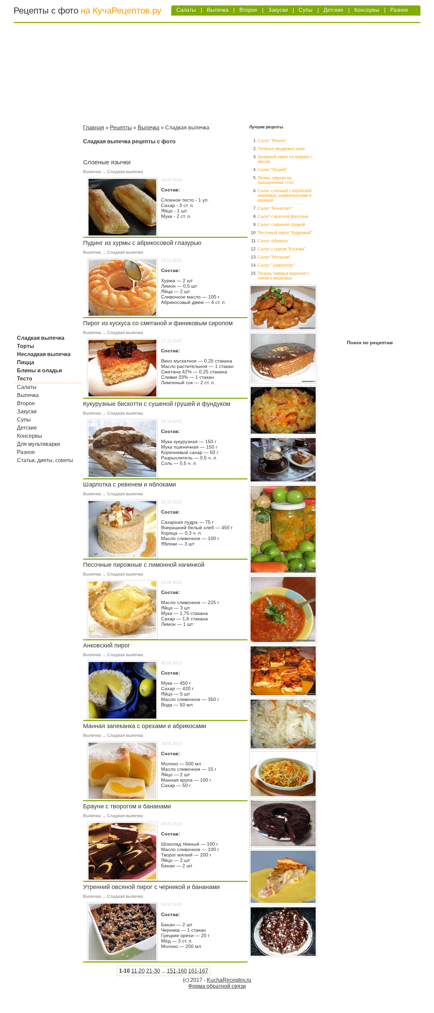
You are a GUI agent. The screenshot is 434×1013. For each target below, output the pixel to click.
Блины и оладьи (39, 370)
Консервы (366, 10)
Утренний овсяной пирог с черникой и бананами (151, 887)
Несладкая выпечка (44, 354)
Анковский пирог (106, 645)
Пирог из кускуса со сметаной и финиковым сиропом (158, 323)
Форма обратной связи (217, 986)
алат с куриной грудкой (281, 224)
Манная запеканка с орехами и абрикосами (144, 726)
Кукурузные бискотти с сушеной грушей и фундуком (156, 403)
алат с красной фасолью (283, 216)
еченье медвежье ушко (281, 148)
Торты (25, 346)
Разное (399, 10)
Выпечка (218, 10)
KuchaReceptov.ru (229, 980)
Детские (333, 10)
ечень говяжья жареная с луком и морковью (283, 276)
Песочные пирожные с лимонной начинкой (143, 564)
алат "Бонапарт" (275, 208)
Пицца (25, 362)
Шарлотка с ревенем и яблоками (129, 484)
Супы (306, 10)
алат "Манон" (272, 140)
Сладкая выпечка (40, 338)
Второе (248, 10)
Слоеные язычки (107, 162)
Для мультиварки (38, 444)
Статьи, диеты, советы (45, 460)
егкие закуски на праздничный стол (276, 180)
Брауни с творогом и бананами (127, 806)
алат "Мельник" (274, 257)
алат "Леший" (272, 169)
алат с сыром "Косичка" (281, 249)
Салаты (186, 10)
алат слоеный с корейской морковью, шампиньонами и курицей (285, 195)
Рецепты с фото (46, 10)
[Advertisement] (217, 74)
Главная (93, 127)
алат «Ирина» (273, 241)
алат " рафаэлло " (276, 265)
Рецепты (121, 127)
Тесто (24, 378)
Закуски (278, 10)
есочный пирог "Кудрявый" (285, 232)
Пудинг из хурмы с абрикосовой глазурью (142, 243)
